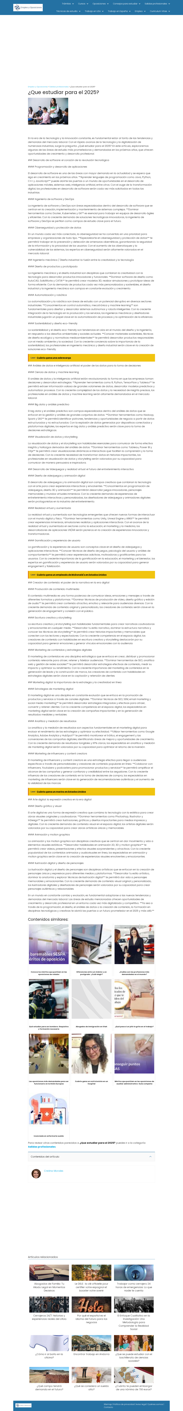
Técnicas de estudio (67, 11)
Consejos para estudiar (125, 3)
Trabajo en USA (93, 11)
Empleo (139, 11)
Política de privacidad (124, 1404)
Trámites (66, 3)
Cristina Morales (53, 1170)
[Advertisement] (91, 50)
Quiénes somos (155, 1404)
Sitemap (108, 1404)
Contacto (108, 1407)
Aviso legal (141, 1404)
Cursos (81, 3)
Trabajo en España (118, 11)
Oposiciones (99, 3)
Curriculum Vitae (158, 11)
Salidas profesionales (156, 3)
